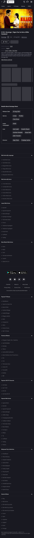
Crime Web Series (6, 184)
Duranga (3, 36)
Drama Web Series (6, 192)
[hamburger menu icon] (31, 1)
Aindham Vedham (6, 421)
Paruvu (4, 222)
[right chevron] (3, 74)
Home (3, 6)
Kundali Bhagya (6, 313)
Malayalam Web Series (7, 174)
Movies (23, 6)
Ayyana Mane (5, 403)
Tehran (4, 349)
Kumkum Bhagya (6, 310)
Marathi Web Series (7, 172)
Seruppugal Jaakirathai (7, 418)
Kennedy (4, 346)
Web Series (24, 36)
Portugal (4, 528)
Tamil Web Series (6, 163)
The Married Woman (7, 255)
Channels (7, 284)
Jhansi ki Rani (5, 307)
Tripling (4, 237)
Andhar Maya (5, 415)
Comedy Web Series (7, 187)
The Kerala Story (6, 364)
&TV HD (4, 391)
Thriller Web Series (6, 195)
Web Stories (5, 501)
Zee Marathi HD (6, 394)
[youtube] (23, 279)
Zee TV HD (4, 388)
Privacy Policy (6, 287)
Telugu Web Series (6, 169)
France (4, 513)
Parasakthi (4, 370)
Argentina (4, 519)
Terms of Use (17, 287)
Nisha (3, 246)
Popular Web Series (6, 398)
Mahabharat (5, 301)
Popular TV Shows (5, 296)
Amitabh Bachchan (6, 483)
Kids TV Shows (5, 331)
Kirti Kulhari (5, 480)
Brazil (3, 525)
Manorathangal (6, 213)
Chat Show (14, 50)
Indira (3, 325)
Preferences (26, 287)
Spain (3, 516)
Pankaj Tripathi (5, 468)
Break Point (5, 231)
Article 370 (4, 367)
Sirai (3, 361)
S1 (2, 31)
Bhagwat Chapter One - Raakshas (10, 340)
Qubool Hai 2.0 (5, 261)
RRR (3, 376)
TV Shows (16, 6)
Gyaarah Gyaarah (6, 210)
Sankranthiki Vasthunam (8, 352)
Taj (3, 436)
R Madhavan (5, 454)
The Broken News (6, 219)
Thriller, (10, 50)
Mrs (3, 358)
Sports (9, 6)
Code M (4, 258)
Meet (3, 319)
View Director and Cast (6, 59)
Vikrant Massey (5, 457)
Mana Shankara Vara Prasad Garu (10, 355)
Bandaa (4, 373)
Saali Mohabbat (6, 343)
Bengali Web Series (6, 166)
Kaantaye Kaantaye (6, 216)
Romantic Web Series (7, 198)
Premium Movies (5, 335)
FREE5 (29, 6)
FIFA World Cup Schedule (8, 510)
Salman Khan (5, 462)
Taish (3, 252)
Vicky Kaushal (5, 471)
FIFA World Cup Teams (7, 507)
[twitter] (18, 279)
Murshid (4, 207)
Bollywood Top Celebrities (7, 449)
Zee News (4, 385)
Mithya (4, 433)
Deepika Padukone (6, 459)
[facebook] (9, 279)
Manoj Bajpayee (6, 465)
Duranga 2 (4, 430)
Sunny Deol (5, 474)
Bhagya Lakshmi (6, 316)
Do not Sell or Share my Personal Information (16, 290)
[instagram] (14, 279)
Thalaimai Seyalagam (7, 225)
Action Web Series (6, 189)
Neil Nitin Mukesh (6, 477)
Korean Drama (5, 328)
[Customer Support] (27, 1)
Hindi (11, 45)
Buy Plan (11, 1)
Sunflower (4, 234)
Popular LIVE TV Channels (7, 380)
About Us (16, 284)
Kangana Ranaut (6, 486)
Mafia (3, 249)
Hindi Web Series (6, 160)
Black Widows (5, 427)
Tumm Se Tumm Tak (7, 304)
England (4, 522)
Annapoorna (5, 322)
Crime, (6, 50)
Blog (3, 498)
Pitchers (4, 444)
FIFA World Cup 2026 (7, 504)
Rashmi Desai (5, 489)
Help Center (24, 284)
